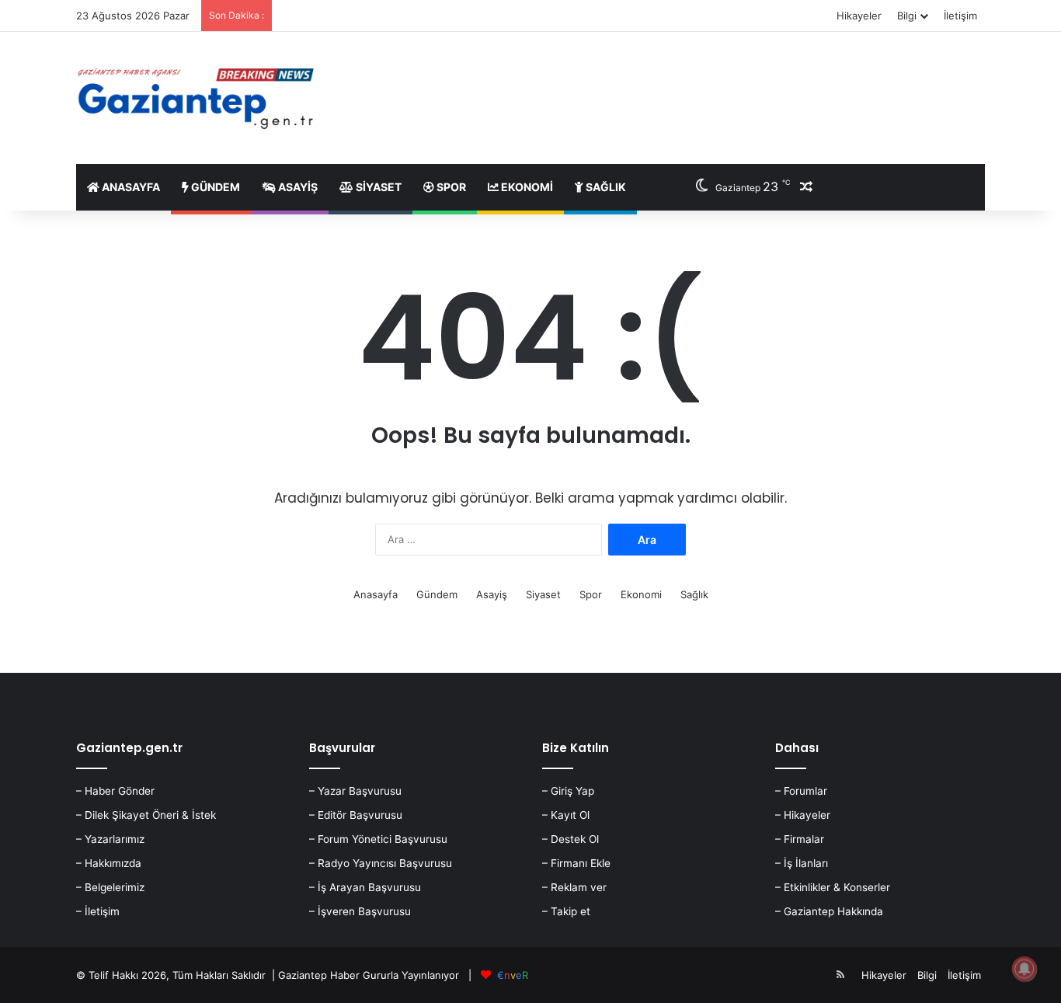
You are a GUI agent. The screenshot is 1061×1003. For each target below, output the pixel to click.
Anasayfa (129, 186)
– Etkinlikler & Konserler (832, 887)
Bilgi (907, 15)
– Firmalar (799, 839)
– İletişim (98, 911)
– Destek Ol (570, 839)
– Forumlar (801, 791)
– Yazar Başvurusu (355, 791)
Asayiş (297, 186)
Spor (450, 186)
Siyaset (377, 186)
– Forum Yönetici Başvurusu (378, 839)
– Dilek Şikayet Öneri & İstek (146, 815)
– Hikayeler (802, 815)
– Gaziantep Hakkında (829, 911)
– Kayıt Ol (566, 815)
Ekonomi (526, 186)
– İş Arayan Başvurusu (365, 887)
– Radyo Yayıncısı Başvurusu (380, 863)
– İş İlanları (801, 863)
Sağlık (604, 186)
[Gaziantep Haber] (198, 98)
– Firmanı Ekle (576, 863)
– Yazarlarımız (110, 839)
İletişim (960, 15)
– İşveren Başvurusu (360, 911)
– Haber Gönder (115, 791)
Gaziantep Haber (319, 975)
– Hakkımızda (108, 863)
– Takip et (566, 911)
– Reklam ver (574, 887)
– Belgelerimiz (110, 887)
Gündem (214, 186)
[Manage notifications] (1024, 968)
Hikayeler (859, 15)
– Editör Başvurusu (355, 815)
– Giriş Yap (568, 791)
